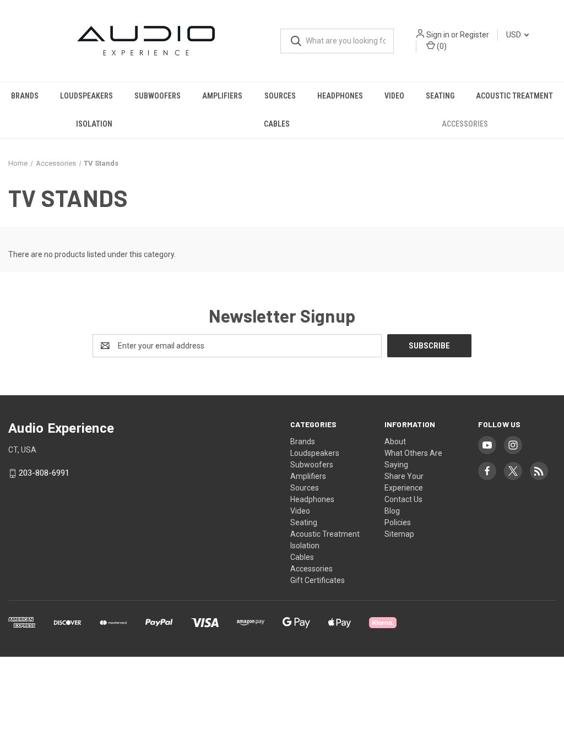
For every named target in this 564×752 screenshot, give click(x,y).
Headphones (340, 95)
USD (514, 34)
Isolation (94, 123)
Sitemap (399, 534)
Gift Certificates (317, 580)
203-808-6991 (44, 473)
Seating (440, 95)
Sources (280, 95)
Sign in (437, 34)
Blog (392, 510)
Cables (277, 123)
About (395, 441)
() (441, 46)
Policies (397, 522)
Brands (25, 95)
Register (474, 34)
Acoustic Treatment (514, 95)
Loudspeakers (86, 95)
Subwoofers (157, 95)
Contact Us (403, 499)
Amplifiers (222, 95)
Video (394, 95)
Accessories (465, 123)
